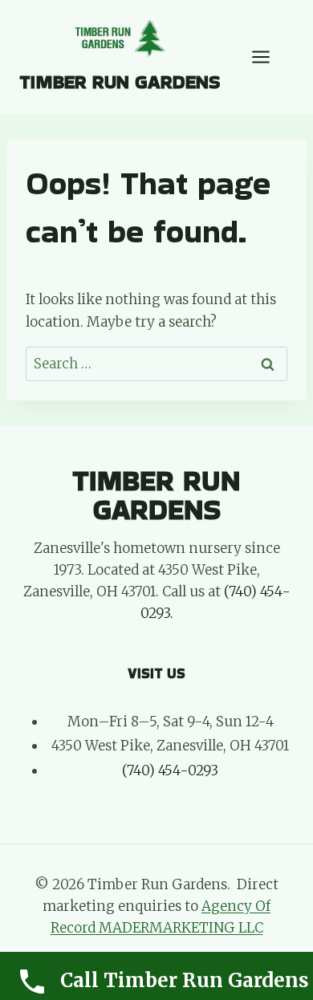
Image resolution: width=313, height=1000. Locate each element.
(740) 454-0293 (170, 770)
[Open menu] (269, 56)
